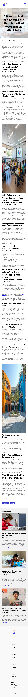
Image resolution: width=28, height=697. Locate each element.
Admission (14, 659)
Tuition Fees (14, 664)
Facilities (14, 674)
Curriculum (14, 662)
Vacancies (14, 676)
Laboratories (14, 652)
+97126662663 (14, 685)
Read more (4, 548)
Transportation (14, 649)
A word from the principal (14, 669)
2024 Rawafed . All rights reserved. (14, 693)
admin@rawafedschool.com (14, 688)
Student (14, 642)
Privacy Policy (14, 695)
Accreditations (14, 672)
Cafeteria (14, 654)
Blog (14, 678)
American (6, 210)
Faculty (14, 644)
